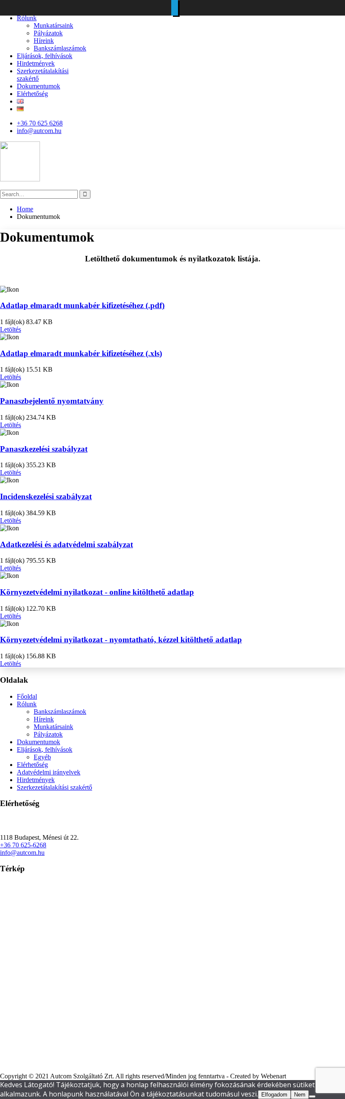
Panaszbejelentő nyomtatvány (52, 400)
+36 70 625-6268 (23, 845)
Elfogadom (274, 1094)
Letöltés (10, 329)
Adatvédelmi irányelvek (48, 772)
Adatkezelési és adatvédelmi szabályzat (66, 544)
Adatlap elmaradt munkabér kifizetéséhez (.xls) (81, 353)
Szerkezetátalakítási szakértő (54, 787)
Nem (299, 1094)
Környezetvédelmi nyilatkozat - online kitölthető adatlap (97, 592)
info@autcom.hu (39, 130)
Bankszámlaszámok (60, 48)
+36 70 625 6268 (40, 123)
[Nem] (312, 1096)
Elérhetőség (32, 93)
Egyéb (42, 757)
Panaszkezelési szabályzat (44, 448)
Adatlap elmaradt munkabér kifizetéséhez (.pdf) (82, 305)
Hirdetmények (36, 63)
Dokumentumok (38, 86)
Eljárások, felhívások (44, 55)
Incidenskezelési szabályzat (46, 496)
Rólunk (27, 17)
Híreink (44, 40)
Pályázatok (48, 33)
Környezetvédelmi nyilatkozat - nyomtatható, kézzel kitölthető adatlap (121, 639)
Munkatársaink (53, 25)
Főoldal (27, 696)
